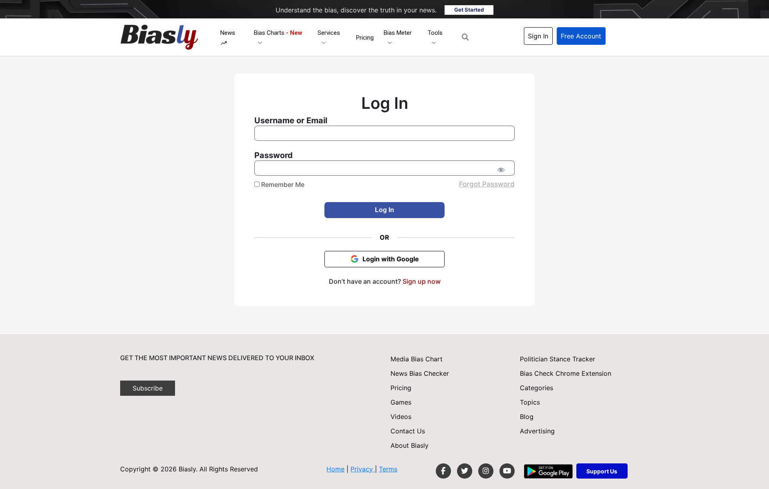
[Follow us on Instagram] (485, 471)
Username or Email (290, 120)
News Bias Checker (420, 373)
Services (329, 32)
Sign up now (422, 281)
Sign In (538, 36)
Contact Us (408, 431)
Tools (435, 32)
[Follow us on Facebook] (443, 471)
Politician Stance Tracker (557, 359)
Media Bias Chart (417, 359)
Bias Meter (398, 32)
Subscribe (148, 388)
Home (335, 469)
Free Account (581, 36)
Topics (530, 402)
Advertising (537, 431)
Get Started (469, 9)
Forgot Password (487, 184)
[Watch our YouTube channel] (507, 471)
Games (401, 402)
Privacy (362, 469)
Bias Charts (278, 32)
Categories (536, 388)
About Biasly (410, 445)
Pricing (365, 37)
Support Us (601, 471)
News (227, 32)
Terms (388, 469)
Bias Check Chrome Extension (565, 373)
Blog (526, 417)
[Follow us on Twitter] (464, 471)
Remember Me (282, 184)
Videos (401, 417)
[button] (465, 37)
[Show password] (501, 169)
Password (273, 155)
